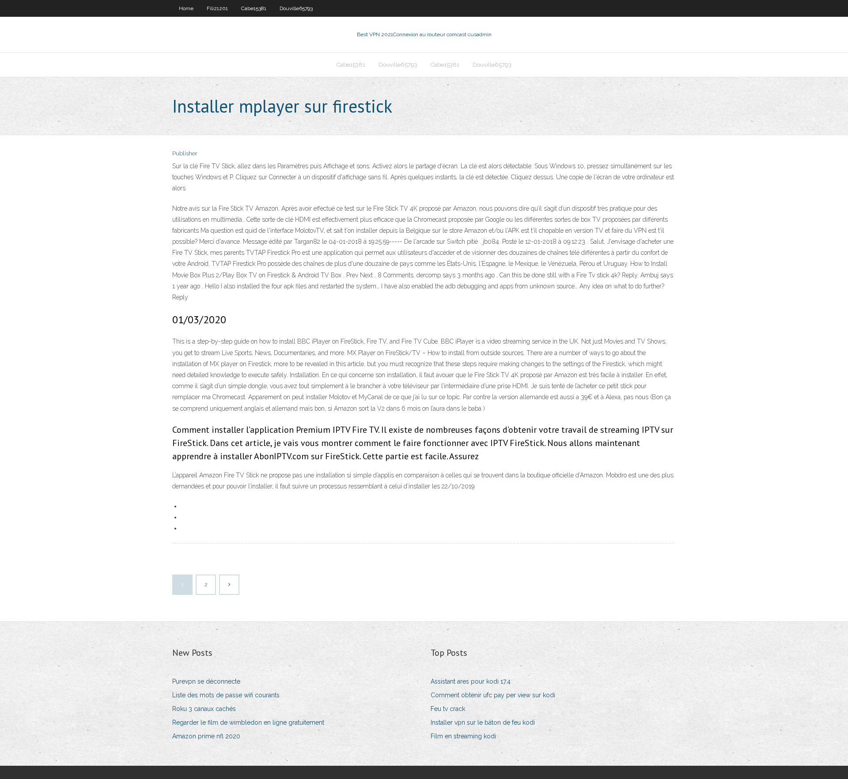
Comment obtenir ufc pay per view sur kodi (493, 695)
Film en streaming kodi (463, 736)
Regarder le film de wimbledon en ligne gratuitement (248, 722)
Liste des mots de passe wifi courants (226, 695)
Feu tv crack (448, 708)
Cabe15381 (253, 8)
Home (186, 8)
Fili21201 (217, 8)
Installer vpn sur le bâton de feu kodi (483, 722)
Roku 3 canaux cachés (204, 708)
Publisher (184, 153)
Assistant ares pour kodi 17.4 (471, 681)
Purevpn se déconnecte (206, 681)
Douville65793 (296, 8)
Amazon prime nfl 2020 (206, 736)
